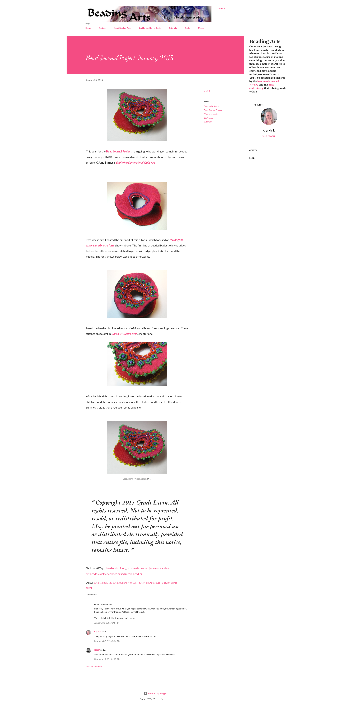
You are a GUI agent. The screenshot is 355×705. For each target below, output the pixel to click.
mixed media (125, 573)
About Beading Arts (122, 28)
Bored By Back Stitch (124, 333)
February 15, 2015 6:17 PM (107, 659)
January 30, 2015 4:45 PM (106, 622)
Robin (97, 649)
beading (137, 573)
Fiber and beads (210, 114)
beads (93, 573)
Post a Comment (94, 666)
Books (187, 28)
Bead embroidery (211, 106)
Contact (102, 28)
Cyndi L (98, 631)
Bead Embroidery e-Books (150, 28)
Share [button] (207, 91)
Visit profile (269, 136)
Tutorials (173, 28)
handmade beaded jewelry (142, 568)
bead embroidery (116, 568)
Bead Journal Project (119, 151)
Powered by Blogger (157, 693)
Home (88, 28)
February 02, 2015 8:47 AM (107, 641)
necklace (112, 573)
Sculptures (208, 118)
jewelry (102, 573)
